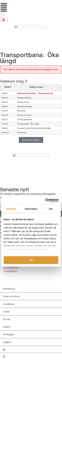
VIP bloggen (8, 334)
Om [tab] (51, 209)
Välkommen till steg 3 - (35, 93)
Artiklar (6, 311)
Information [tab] (31, 209)
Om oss (6, 319)
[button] (2, 14)
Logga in (7, 342)
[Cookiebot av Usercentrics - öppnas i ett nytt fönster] (45, 200)
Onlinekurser (9, 289)
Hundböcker (9, 304)
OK (31, 260)
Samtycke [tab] (11, 209)
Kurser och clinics (11, 296)
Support (7, 327)
